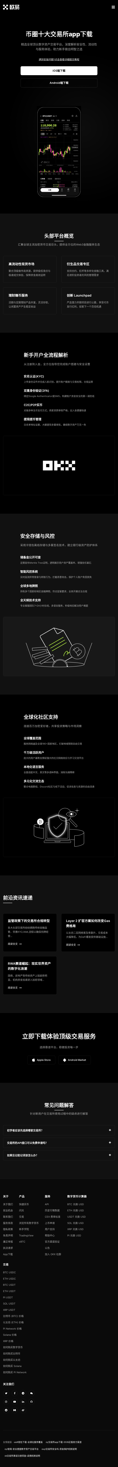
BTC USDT (9, 1284)
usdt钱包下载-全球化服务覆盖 (28, 1442)
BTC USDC (9, 1272)
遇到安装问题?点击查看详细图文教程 (59, 59)
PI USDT (8, 1297)
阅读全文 (13, 943)
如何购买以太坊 (11, 1359)
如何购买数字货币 (13, 1347)
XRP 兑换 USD (75, 1229)
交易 (21, 1216)
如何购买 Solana (12, 1366)
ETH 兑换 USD (75, 1210)
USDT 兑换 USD (76, 1216)
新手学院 (24, 1229)
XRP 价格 (8, 1341)
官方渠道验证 (52, 1241)
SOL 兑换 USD (75, 1223)
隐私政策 (8, 1229)
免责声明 (8, 1235)
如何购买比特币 (11, 1353)
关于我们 (8, 1204)
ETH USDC (9, 1278)
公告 (47, 1247)
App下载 (8, 1254)
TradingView (26, 1235)
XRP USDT (9, 1309)
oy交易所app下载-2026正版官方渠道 (64, 1442)
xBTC (22, 1241)
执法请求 (8, 1247)
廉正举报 (8, 1241)
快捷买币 (24, 1204)
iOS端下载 (59, 70)
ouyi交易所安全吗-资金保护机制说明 (59, 1449)
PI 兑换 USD (74, 1235)
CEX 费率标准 (52, 1216)
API (47, 1204)
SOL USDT (9, 1303)
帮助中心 (50, 1235)
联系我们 (8, 1216)
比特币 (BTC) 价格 (13, 1316)
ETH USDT (9, 1291)
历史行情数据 (52, 1210)
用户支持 (50, 1229)
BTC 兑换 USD (75, 1204)
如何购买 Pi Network (15, 1372)
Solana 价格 (10, 1334)
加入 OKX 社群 (53, 1254)
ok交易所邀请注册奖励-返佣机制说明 (22, 1456)
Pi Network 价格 (12, 1328)
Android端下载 (59, 82)
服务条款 (8, 1223)
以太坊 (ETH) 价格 (13, 1322)
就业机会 (8, 1210)
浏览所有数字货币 (29, 1223)
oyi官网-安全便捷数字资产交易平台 (22, 1449)
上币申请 (50, 1223)
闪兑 (21, 1210)
